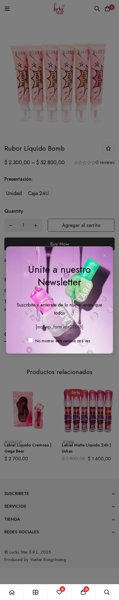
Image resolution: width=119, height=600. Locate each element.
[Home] (12, 592)
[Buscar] (107, 592)
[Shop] (35, 592)
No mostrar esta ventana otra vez (62, 341)
